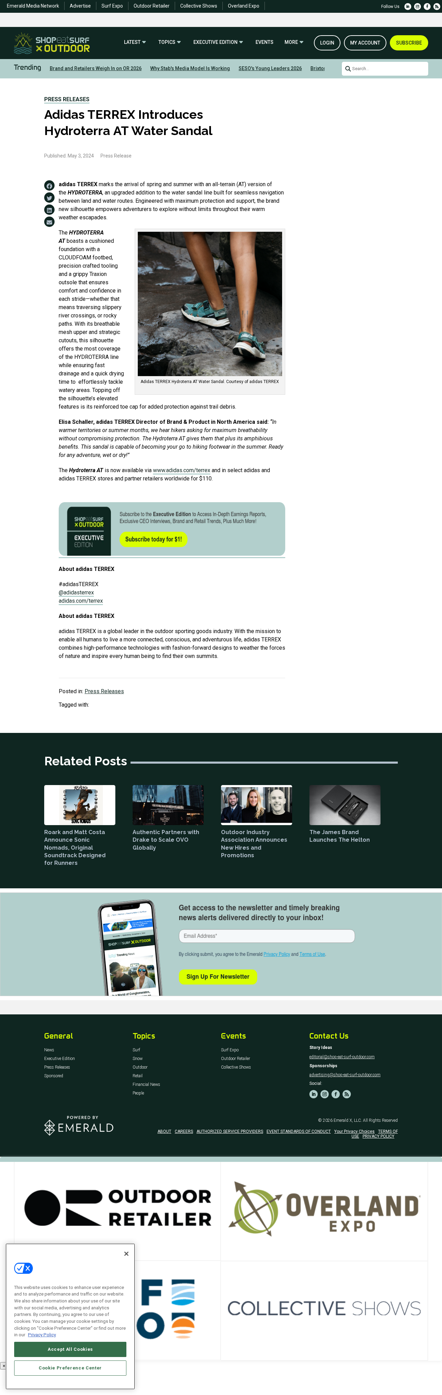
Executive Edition (215, 42)
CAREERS (184, 1131)
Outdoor (140, 1067)
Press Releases (66, 99)
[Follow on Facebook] (427, 6)
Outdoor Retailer (152, 5)
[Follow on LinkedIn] (407, 6)
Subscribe (409, 43)
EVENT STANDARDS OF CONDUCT (299, 1131)
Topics (166, 42)
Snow (138, 1059)
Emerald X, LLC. (348, 1120)
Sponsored (53, 1076)
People (138, 1093)
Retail (138, 1076)
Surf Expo (112, 5)
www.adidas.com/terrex (181, 470)
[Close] (126, 1253)
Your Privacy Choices (354, 1131)
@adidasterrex (76, 592)
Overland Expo (243, 5)
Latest (132, 42)
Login (327, 43)
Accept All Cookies (70, 1349)
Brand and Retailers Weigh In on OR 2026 (96, 68)
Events (264, 42)
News (49, 1050)
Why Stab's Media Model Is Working (190, 68)
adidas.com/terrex (81, 601)
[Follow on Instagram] (417, 6)
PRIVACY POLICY (378, 1136)
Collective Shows (198, 5)
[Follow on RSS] (436, 6)
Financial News (146, 1084)
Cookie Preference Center (70, 1367)
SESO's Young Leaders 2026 (270, 68)
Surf (136, 1050)
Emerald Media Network (33, 5)
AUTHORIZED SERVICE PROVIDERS (229, 1131)
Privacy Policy (42, 1334)
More (291, 42)
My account (365, 43)
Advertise (80, 5)
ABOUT (164, 1131)
